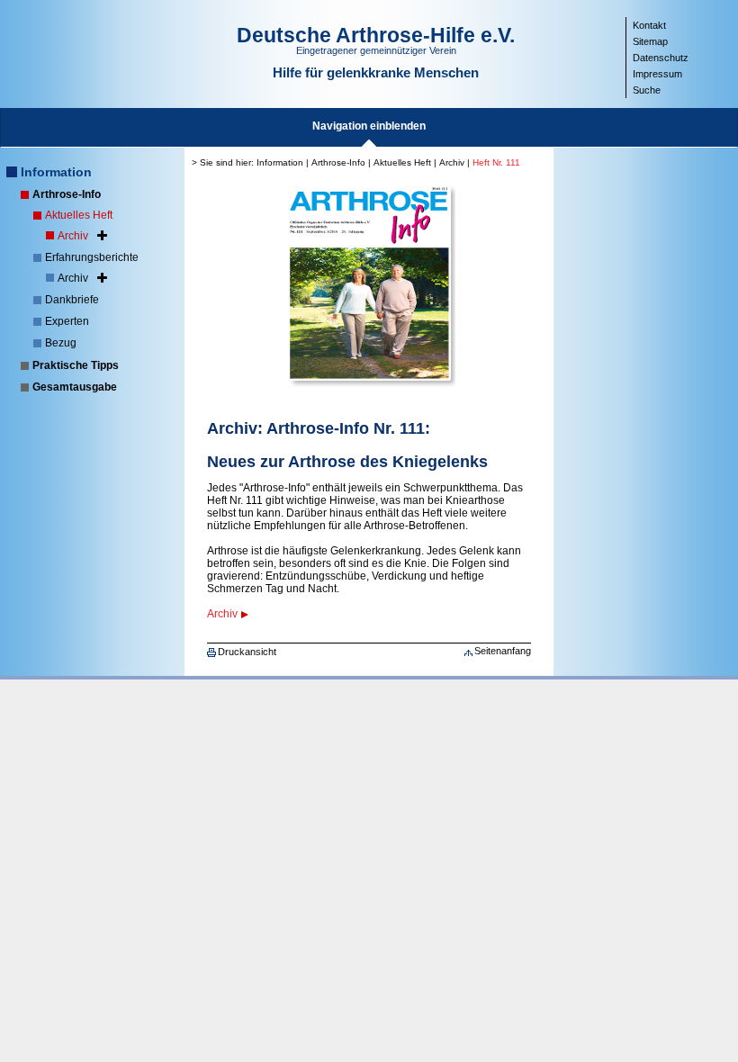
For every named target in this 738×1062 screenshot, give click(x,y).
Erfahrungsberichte (92, 257)
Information (56, 172)
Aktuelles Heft (78, 215)
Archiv (73, 236)
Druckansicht (247, 651)
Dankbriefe (72, 299)
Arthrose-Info (66, 194)
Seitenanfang (502, 650)
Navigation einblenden (369, 126)
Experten (67, 321)
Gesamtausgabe (74, 387)
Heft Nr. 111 (496, 162)
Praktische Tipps (75, 365)
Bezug (60, 343)
